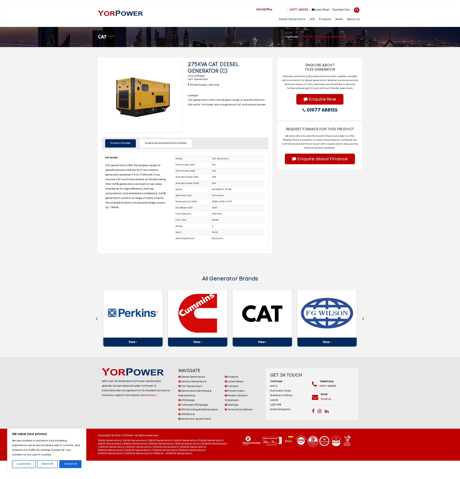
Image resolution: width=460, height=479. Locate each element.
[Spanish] (264, 9)
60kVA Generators (110, 444)
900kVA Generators (110, 453)
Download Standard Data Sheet (166, 143)
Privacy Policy (236, 391)
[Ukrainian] (267, 9)
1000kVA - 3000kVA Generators (172, 453)
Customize (24, 464)
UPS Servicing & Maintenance (199, 409)
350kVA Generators (165, 447)
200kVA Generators (214, 444)
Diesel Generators (292, 19)
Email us (326, 399)
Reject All (47, 464)
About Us (353, 19)
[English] (257, 9)
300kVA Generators (138, 447)
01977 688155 (298, 9)
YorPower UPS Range (194, 405)
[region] (46, 450)
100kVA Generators (161, 444)
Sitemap (232, 405)
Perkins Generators (193, 381)
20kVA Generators (134, 440)
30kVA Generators (160, 440)
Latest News (235, 381)
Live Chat (321, 9)
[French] (261, 9)
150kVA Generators (187, 444)
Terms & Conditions (239, 409)
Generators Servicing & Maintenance (194, 393)
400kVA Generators (192, 447)
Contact (232, 386)
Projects (325, 19)
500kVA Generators (110, 450)
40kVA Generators (185, 440)
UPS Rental (188, 414)
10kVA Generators (109, 440)
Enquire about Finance (322, 159)
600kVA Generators (137, 450)
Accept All (70, 464)
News (339, 19)
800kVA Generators (191, 450)
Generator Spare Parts (196, 419)
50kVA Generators (211, 440)
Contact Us (340, 9)
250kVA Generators (111, 447)
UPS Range (188, 400)
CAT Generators (191, 386)
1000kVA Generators (138, 453)
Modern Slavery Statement (236, 398)
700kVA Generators (164, 450)
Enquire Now (322, 99)
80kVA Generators (135, 444)
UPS (312, 19)
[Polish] (270, 9)
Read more (148, 395)
